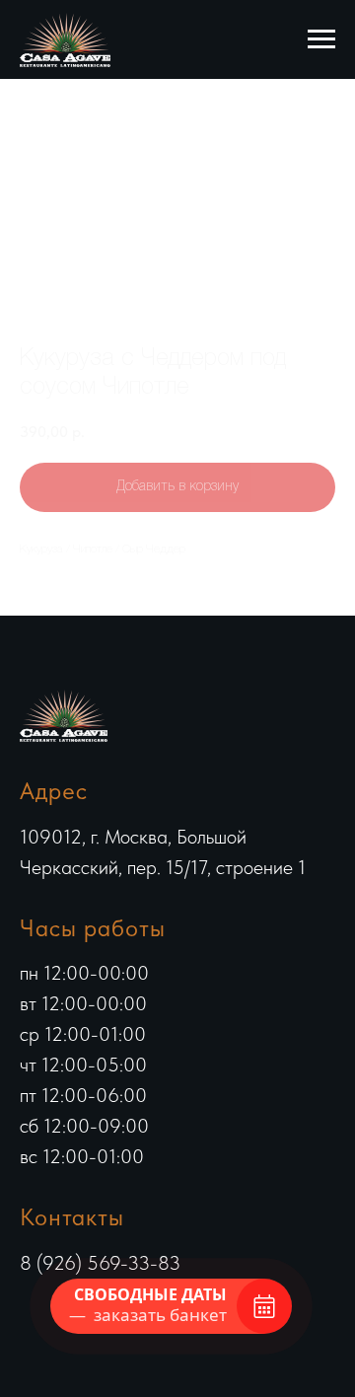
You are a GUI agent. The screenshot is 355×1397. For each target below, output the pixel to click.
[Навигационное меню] (321, 39)
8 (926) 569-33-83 (100, 1263)
